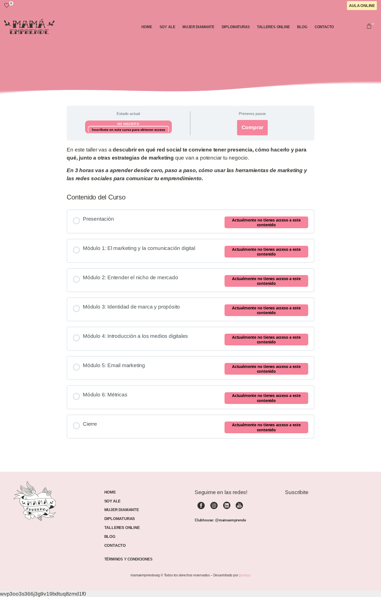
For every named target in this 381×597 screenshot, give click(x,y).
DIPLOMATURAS (119, 518)
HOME (110, 492)
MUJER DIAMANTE (121, 509)
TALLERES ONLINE (122, 527)
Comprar (253, 127)
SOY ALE (112, 501)
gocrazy (244, 575)
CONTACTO (115, 545)
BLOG (109, 536)
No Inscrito (128, 124)
